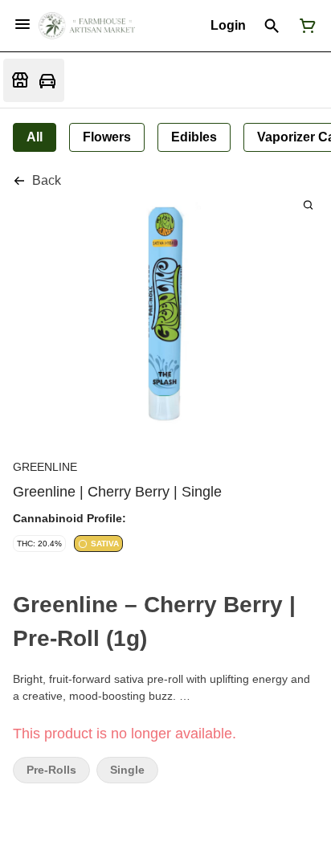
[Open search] (272, 25)
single (127, 770)
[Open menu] (22, 24)
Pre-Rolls (51, 770)
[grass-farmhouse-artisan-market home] (87, 25)
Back (46, 180)
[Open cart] (304, 25)
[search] (308, 204)
